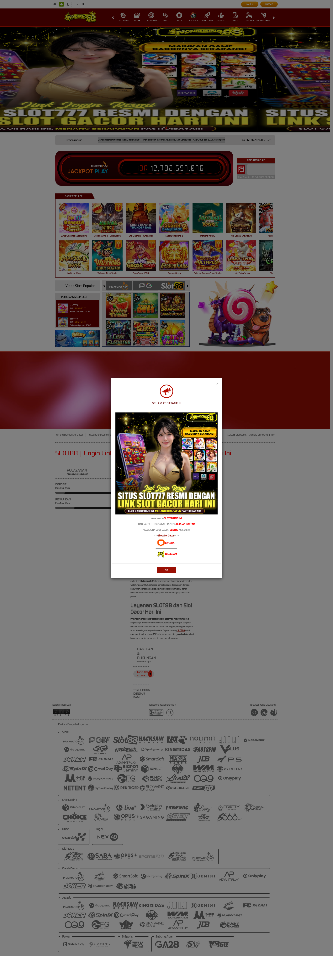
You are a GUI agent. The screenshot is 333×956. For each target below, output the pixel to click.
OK (166, 570)
